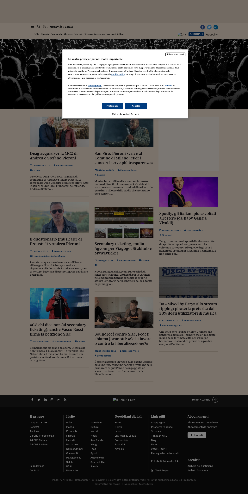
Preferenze (113, 106)
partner (168, 85)
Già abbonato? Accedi (125, 114)
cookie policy (118, 74)
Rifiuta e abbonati (175, 54)
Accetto (136, 106)
